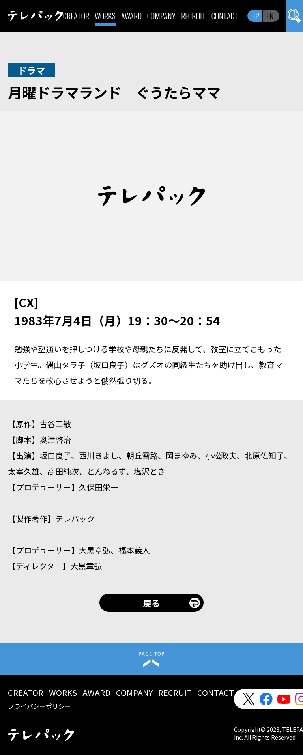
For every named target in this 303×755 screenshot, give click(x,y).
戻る (151, 602)
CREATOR (76, 16)
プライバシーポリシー (39, 706)
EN (270, 16)
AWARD (131, 16)
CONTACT (224, 16)
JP (256, 16)
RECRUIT (193, 16)
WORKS (105, 16)
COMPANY (161, 16)
